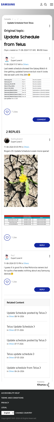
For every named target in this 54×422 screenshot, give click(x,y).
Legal (4, 407)
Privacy (5, 403)
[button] (45, 58)
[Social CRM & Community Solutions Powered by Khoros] (43, 384)
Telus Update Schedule (20, 326)
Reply (42, 245)
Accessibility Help (10, 393)
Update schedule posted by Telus (26, 340)
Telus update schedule (20, 354)
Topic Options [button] (45, 26)
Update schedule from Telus (23, 367)
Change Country (23, 413)
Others (25, 64)
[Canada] (8, 4)
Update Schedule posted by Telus (26, 312)
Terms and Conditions (12, 398)
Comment (41, 119)
